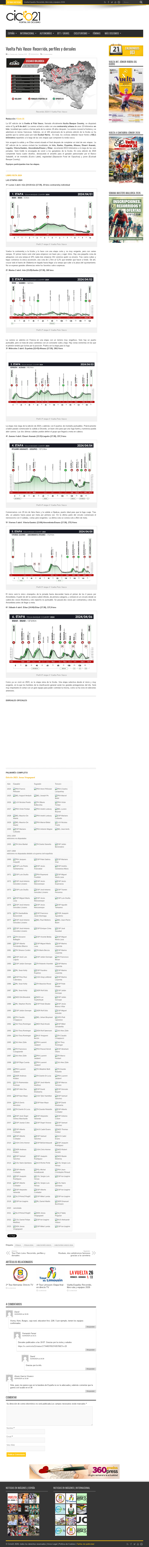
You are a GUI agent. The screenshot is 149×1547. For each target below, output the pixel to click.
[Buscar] (141, 2)
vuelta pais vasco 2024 (63, 1245)
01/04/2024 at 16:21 (29, 1336)
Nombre (10, 1428)
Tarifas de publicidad (85, 1544)
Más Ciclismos (112, 33)
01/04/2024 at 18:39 (37, 1359)
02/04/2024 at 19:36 (21, 1378)
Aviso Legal (52, 1544)
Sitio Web (11, 1445)
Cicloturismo (80, 33)
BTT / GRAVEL (63, 33)
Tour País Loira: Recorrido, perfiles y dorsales (28, 1253)
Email (9, 1436)
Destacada (13, 54)
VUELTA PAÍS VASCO (44, 1245)
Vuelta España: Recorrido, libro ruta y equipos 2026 (79, 1286)
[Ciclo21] (23, 22)
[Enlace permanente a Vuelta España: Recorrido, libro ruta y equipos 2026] (81, 1281)
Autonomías (46, 33)
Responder (91, 1327)
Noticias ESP (22, 54)
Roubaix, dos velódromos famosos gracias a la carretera (74, 1253)
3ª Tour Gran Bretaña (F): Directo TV (38, 2)
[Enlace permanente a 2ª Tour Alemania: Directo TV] (20, 1281)
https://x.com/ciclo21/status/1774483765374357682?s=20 (42, 1346)
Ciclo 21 (20, 119)
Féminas (96, 33)
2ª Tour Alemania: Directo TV (19, 1285)
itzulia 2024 (28, 1245)
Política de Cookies (67, 1544)
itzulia (18, 1245)
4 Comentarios (47, 54)
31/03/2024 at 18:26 (21, 1314)
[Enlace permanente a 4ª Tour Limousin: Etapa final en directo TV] (50, 1281)
